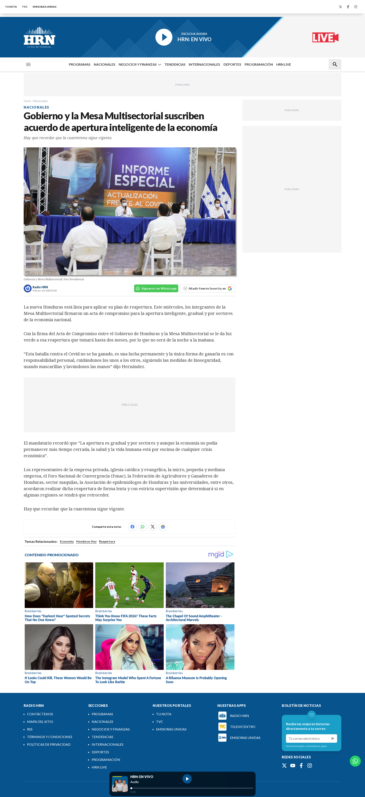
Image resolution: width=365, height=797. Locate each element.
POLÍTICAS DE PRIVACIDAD (49, 744)
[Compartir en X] (152, 526)
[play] (187, 778)
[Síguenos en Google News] (163, 526)
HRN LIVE (283, 64)
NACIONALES (104, 64)
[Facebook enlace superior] (348, 6)
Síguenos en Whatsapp (159, 288)
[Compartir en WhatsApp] (142, 526)
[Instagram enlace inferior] (309, 765)
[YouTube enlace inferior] (292, 765)
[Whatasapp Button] (355, 761)
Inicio (27, 101)
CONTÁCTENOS (40, 714)
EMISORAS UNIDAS (44, 6)
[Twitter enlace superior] (340, 6)
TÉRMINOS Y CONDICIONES (49, 737)
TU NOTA (11, 6)
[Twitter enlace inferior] (284, 765)
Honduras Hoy (86, 541)
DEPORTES (232, 64)
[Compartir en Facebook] (132, 526)
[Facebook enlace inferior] (301, 765)
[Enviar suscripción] (333, 738)
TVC (25, 6)
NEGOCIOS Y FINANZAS (138, 64)
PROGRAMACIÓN (259, 64)
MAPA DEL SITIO (40, 721)
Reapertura (107, 541)
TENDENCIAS (174, 64)
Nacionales (41, 101)
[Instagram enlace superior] (355, 6)
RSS (30, 729)
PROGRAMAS (79, 64)
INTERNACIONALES (204, 64)
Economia (67, 541)
